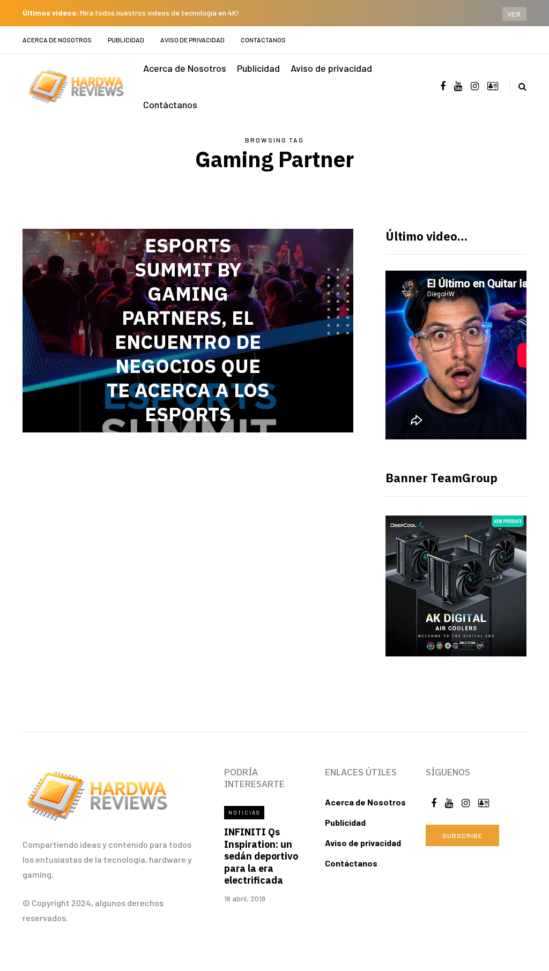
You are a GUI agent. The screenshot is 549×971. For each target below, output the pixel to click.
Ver (514, 14)
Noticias (244, 812)
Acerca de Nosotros (57, 39)
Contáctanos (263, 39)
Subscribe (462, 835)
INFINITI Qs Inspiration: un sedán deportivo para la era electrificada (261, 856)
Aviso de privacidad (192, 39)
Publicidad (126, 39)
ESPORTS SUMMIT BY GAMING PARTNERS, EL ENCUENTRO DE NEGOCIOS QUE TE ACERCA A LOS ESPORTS (188, 330)
